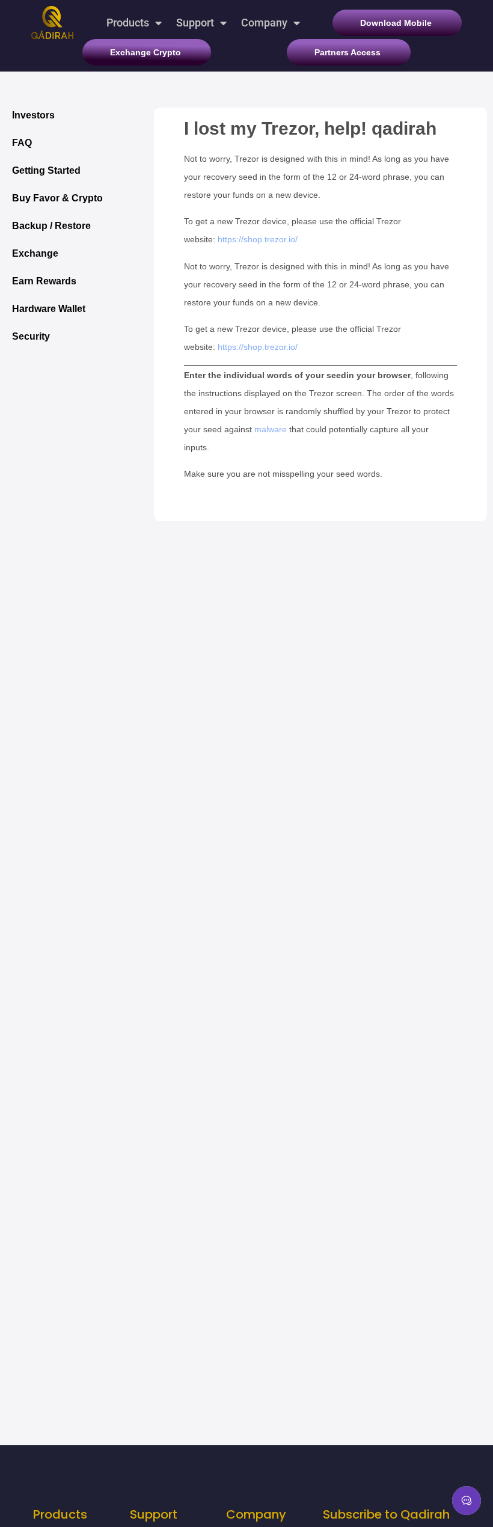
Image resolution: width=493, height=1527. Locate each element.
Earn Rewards (44, 281)
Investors (33, 115)
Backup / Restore (51, 226)
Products (127, 22)
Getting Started (46, 170)
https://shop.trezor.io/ (258, 239)
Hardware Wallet (48, 309)
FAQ (22, 143)
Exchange (35, 253)
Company (264, 22)
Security (31, 336)
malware (270, 429)
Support (195, 22)
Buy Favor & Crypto (57, 198)
